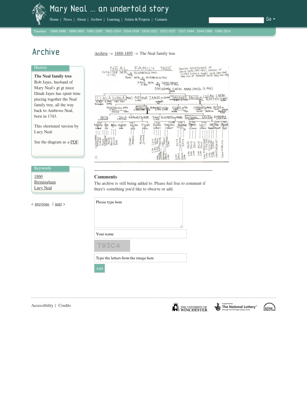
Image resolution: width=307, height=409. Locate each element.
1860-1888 (58, 31)
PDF (74, 142)
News (68, 19)
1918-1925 (149, 31)
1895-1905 (95, 31)
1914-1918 (131, 31)
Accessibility (42, 305)
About (81, 19)
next (58, 204)
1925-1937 (168, 31)
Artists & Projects (137, 19)
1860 (38, 176)
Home (54, 19)
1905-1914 (113, 31)
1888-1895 (76, 31)
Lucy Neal (43, 187)
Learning (113, 19)
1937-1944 (186, 31)
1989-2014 (223, 31)
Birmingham (45, 182)
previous (42, 204)
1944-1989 (204, 31)
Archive (96, 19)
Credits (64, 305)
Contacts (161, 19)
